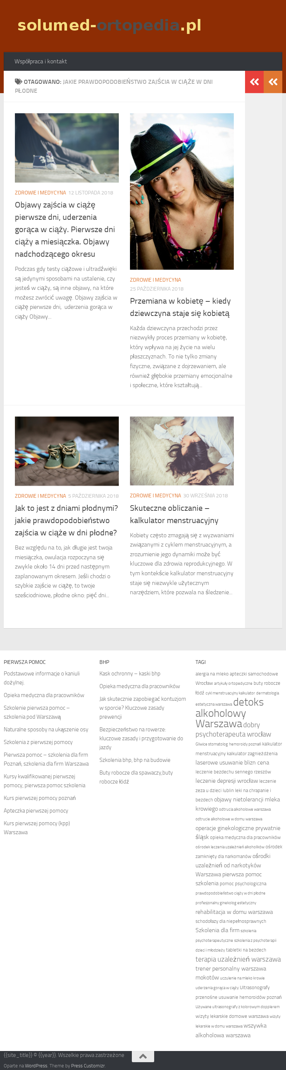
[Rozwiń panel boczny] (273, 82)
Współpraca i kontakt (41, 61)
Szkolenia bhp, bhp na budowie (135, 760)
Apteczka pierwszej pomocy (36, 810)
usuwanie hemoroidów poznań (250, 997)
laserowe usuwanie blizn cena (232, 762)
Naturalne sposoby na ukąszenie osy (46, 729)
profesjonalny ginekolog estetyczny (226, 902)
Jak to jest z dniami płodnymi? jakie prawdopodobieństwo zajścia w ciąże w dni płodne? (66, 520)
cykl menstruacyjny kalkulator (230, 693)
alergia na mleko (212, 674)
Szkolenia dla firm (217, 930)
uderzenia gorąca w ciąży (217, 987)
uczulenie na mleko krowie (242, 978)
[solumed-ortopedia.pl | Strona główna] (108, 26)
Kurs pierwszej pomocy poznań (40, 798)
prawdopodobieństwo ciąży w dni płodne (231, 893)
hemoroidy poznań (245, 744)
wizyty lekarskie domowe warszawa (232, 1016)
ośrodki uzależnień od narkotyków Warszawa (233, 865)
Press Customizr (88, 1066)
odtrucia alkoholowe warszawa (245, 809)
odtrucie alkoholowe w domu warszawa (229, 819)
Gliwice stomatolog (212, 744)
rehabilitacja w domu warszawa (234, 911)
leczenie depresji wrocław (227, 780)
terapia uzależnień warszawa (238, 959)
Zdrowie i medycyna (40, 193)
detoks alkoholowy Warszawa (230, 713)
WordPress (36, 1066)
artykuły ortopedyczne (233, 683)
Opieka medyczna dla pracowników (44, 695)
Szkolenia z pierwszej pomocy (38, 742)
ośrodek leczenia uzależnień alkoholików (230, 847)
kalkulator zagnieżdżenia (252, 753)
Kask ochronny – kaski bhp (130, 673)
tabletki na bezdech (246, 950)
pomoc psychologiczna (243, 883)
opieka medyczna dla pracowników (245, 837)
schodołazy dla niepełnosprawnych (231, 921)
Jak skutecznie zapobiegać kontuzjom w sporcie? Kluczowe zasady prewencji (142, 708)
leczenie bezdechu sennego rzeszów (233, 772)
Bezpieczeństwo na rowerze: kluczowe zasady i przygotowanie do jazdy (141, 738)
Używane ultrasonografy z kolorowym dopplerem (238, 1006)
